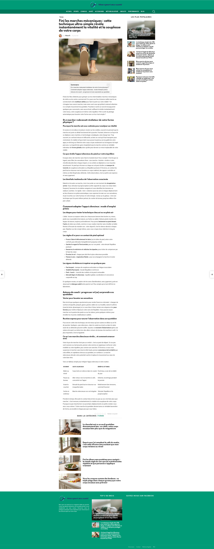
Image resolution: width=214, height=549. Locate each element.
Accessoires (99, 11)
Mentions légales (146, 546)
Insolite (123, 11)
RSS (154, 546)
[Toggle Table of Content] (108, 84)
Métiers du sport (112, 11)
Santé (91, 11)
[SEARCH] (153, 12)
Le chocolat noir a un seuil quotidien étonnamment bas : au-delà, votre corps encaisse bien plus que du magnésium (100, 426)
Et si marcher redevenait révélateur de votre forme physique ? (90, 87)
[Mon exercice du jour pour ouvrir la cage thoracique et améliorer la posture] (131, 63)
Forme (101, 416)
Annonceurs (131, 546)
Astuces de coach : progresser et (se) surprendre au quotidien (90, 92)
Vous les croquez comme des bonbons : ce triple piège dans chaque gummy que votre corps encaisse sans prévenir (102, 481)
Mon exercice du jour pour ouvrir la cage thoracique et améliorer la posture (145, 63)
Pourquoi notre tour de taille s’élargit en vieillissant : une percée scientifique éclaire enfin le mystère (145, 79)
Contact (138, 546)
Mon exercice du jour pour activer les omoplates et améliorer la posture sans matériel (144, 71)
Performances (133, 11)
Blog (142, 11)
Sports (76, 11)
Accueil (69, 11)
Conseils (84, 11)
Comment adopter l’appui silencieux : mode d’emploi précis (89, 89)
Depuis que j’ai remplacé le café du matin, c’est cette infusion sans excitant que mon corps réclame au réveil (101, 445)
